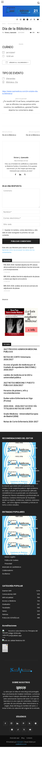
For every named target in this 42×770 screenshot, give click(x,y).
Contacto (29, 738)
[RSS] (29, 723)
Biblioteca (10, 82)
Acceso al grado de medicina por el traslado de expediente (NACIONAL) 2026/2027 (20, 367)
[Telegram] (27, 19)
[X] (34, 19)
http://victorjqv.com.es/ (21, 160)
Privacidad (8, 563)
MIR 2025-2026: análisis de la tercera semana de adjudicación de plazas (21, 287)
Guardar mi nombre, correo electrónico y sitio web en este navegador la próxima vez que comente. (20, 232)
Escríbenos (6, 574)
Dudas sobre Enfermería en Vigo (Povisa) (18, 399)
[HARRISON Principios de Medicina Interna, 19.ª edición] (19, 546)
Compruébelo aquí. (15, 635)
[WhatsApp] (20, 37)
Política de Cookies (11, 560)
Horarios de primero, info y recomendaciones (16, 391)
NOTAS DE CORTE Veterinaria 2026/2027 (17, 358)
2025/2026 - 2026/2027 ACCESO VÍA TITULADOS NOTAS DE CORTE (20, 407)
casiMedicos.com (21, 744)
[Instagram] (20, 19)
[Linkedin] (25, 37)
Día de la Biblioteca (9, 135)
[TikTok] (31, 19)
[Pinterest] (15, 37)
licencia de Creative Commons (20, 694)
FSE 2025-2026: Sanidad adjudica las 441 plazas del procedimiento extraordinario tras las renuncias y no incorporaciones (21, 267)
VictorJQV (20, 742)
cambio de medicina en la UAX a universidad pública (18, 376)
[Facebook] (17, 19)
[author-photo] (21, 154)
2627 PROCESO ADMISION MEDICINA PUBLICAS (20, 350)
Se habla (7, 344)
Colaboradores (7, 570)
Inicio (4, 24)
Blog (22, 738)
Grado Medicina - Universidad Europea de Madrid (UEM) (21, 415)
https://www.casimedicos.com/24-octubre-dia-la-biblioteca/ (20, 92)
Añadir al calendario (18, 62)
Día (16, 82)
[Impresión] (35, 37)
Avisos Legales (10, 557)
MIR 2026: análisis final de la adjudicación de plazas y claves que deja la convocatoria (22, 278)
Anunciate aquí (14, 738)
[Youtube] (38, 19)
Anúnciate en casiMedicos (11, 567)
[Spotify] (24, 19)
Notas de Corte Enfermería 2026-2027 (21, 421)
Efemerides (10, 78)
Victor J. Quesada (10, 32)
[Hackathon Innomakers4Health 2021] (19, 535)
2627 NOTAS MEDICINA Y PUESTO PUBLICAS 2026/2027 (19, 384)
